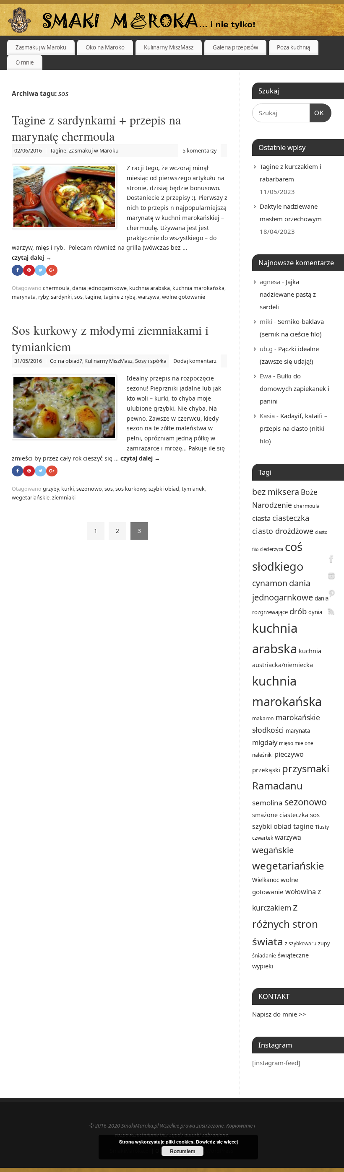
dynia (315, 612)
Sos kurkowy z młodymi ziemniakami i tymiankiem (110, 337)
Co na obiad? (66, 361)
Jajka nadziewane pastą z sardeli (288, 294)
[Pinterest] (331, 595)
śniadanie (264, 955)
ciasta (261, 518)
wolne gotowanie (183, 296)
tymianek (193, 488)
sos (78, 296)
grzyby (51, 488)
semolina (267, 802)
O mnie (25, 62)
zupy (324, 943)
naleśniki (262, 754)
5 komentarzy (199, 150)
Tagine (58, 150)
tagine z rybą (120, 296)
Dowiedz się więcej (217, 1141)
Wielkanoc (265, 880)
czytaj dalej (32, 257)
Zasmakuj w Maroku (41, 47)
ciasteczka (290, 517)
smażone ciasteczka (280, 815)
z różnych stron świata (285, 924)
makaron (263, 718)
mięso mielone (296, 743)
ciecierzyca (271, 549)
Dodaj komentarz (194, 361)
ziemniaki (64, 497)
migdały (264, 742)
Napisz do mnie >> (279, 1014)
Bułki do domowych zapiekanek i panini (294, 388)
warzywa (148, 296)
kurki (67, 488)
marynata (24, 296)
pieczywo (289, 754)
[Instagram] (331, 577)
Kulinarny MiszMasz (168, 47)
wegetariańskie (31, 497)
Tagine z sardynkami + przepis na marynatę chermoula (96, 127)
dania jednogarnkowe (99, 288)
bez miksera (275, 491)
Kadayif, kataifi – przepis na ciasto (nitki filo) (294, 428)
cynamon (269, 583)
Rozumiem (182, 1151)
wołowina (300, 891)
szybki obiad (164, 488)
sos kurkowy (130, 488)
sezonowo (89, 488)
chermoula (56, 288)
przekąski (266, 770)
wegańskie (273, 850)
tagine (93, 296)
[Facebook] (331, 559)
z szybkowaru (300, 943)
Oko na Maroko (105, 47)
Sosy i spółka (151, 361)
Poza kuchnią (293, 47)
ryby (43, 296)
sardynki (61, 296)
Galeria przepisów (235, 47)
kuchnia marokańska (198, 288)
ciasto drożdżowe (282, 531)
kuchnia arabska (149, 288)
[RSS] (331, 612)
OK (317, 112)
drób (298, 611)
